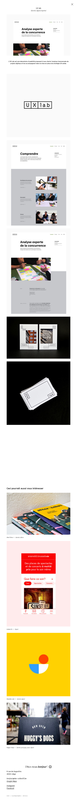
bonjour (42, 768)
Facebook (10, 790)
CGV (8, 797)
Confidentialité (16, 797)
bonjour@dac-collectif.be (16, 780)
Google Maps (12, 783)
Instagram (11, 787)
